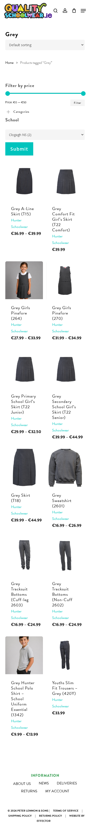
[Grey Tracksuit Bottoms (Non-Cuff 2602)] (65, 556)
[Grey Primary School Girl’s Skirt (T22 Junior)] (24, 369)
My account (57, 791)
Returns (29, 791)
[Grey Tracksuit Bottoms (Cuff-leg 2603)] (24, 556)
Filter (77, 103)
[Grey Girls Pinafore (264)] (24, 280)
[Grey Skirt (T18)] (24, 468)
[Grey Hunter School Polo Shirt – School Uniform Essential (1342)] (24, 655)
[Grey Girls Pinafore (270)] (65, 280)
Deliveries (67, 783)
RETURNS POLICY (50, 816)
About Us (22, 784)
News (44, 783)
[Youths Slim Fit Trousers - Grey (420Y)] (65, 655)
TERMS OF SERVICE (65, 811)
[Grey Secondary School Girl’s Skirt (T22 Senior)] (65, 369)
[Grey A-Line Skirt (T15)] (24, 181)
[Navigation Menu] (83, 10)
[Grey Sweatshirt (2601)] (65, 468)
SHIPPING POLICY (20, 816)
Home (9, 62)
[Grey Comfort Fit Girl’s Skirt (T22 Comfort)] (65, 181)
